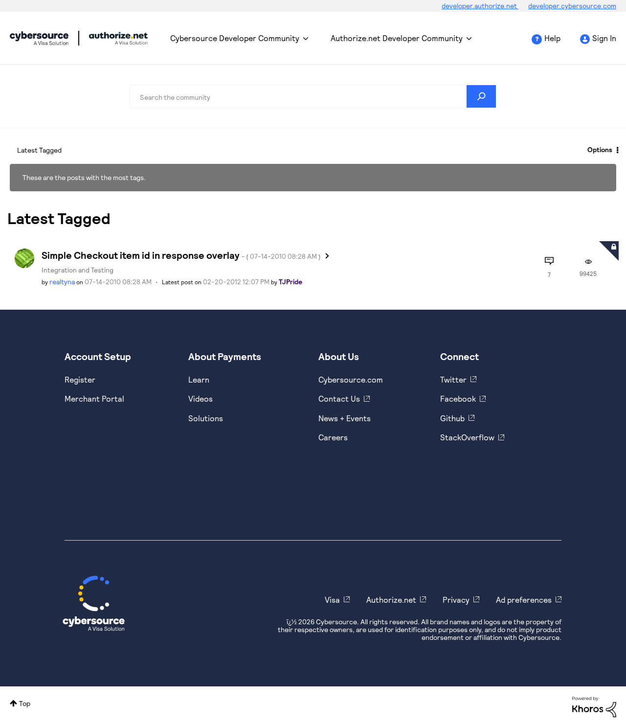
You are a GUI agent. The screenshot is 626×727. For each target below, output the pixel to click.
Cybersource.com (350, 379)
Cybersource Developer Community (39, 38)
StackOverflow (467, 437)
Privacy (456, 599)
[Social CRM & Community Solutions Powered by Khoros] (594, 706)
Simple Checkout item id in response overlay (181, 255)
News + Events (344, 418)
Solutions (205, 418)
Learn (198, 379)
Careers (333, 437)
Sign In (604, 38)
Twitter (453, 379)
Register (80, 379)
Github (452, 418)
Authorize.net (391, 599)
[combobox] (313, 96)
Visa (332, 599)
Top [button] (24, 703)
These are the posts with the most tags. (84, 177)
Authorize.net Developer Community (397, 38)
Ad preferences (524, 599)
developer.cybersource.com (572, 5)
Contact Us (339, 398)
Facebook (458, 398)
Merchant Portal (94, 398)
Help (552, 38)
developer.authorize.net (480, 5)
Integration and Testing (77, 270)
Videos (200, 398)
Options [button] (599, 149)
